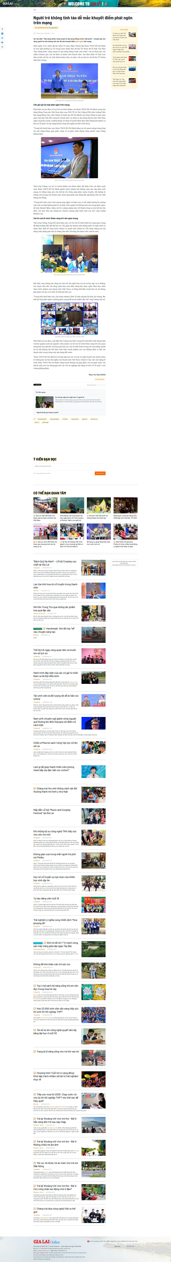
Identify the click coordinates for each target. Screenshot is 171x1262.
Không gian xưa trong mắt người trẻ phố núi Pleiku (54, 856)
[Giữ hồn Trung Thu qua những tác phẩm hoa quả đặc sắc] (93, 613)
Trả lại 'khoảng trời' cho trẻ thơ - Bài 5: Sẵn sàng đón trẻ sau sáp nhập (55, 1120)
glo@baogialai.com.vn (43, 1250)
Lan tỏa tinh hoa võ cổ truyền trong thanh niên (55, 586)
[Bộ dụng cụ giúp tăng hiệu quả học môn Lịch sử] (99, 531)
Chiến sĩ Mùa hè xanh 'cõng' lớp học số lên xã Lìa (55, 744)
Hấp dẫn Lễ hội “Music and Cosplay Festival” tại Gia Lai (51, 811)
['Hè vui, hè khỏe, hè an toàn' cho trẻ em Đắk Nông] (93, 1169)
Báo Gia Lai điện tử (11, 3)
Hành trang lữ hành (39, 949)
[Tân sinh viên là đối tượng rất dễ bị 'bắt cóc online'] (93, 702)
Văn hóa (36, 590)
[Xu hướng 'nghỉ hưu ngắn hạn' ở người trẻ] (44, 402)
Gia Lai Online (46, 1241)
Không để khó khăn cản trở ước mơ (51, 964)
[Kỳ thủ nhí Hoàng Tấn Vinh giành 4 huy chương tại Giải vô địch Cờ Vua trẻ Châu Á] (72, 531)
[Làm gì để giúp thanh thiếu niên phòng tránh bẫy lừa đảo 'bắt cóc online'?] (93, 773)
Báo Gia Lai (94, 419)
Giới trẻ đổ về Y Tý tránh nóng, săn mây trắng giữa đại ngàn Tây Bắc (55, 944)
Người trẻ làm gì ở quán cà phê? (48, 412)
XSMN (134, 561)
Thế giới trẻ (36, 568)
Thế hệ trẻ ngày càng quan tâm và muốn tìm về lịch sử (54, 651)
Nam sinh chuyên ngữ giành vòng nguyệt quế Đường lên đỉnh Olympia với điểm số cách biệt (54, 722)
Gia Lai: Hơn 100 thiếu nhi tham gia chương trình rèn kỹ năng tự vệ (45, 544)
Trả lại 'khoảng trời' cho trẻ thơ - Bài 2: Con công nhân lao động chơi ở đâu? (55, 1187)
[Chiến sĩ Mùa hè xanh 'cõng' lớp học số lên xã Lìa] (93, 749)
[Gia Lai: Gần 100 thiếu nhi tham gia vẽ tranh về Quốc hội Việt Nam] (132, 34)
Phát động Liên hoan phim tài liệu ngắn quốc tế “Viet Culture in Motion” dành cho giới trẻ (71, 518)
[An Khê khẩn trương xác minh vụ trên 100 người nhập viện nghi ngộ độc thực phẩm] (132, 46)
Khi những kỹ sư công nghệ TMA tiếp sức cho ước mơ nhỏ (55, 833)
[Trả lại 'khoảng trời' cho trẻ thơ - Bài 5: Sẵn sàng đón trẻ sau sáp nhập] (93, 1125)
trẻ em (76, 1151)
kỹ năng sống (37, 998)
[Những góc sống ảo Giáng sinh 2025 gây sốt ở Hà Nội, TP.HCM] (126, 505)
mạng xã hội (74, 419)
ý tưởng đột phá (43, 1218)
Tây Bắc (76, 954)
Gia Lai (37, 422)
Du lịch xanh (37, 967)
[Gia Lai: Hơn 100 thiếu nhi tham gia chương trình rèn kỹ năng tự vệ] (45, 531)
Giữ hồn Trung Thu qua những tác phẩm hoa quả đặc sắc (54, 608)
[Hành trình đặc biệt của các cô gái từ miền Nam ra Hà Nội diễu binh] (93, 679)
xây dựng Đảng (54, 419)
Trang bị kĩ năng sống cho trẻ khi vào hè (57, 1051)
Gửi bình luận (100, 473)
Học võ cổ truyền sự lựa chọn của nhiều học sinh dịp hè (54, 878)
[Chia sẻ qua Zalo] (2, 33)
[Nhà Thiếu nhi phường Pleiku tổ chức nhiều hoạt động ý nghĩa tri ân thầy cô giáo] (126, 531)
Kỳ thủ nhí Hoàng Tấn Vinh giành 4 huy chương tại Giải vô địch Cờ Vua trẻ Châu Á (71, 544)
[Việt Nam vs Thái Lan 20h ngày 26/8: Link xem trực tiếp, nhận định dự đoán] (132, 80)
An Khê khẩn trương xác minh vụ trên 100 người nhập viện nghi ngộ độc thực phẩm (121, 48)
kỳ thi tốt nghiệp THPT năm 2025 (58, 1107)
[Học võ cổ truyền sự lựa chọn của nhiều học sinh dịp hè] (93, 883)
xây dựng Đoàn (42, 419)
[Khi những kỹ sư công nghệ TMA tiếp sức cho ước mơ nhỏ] (93, 838)
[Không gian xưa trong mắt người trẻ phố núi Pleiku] (93, 861)
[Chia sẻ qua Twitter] (2, 38)
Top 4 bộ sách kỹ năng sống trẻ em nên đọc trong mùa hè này (55, 987)
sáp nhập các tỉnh (52, 1128)
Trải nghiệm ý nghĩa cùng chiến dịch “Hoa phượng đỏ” (55, 921)
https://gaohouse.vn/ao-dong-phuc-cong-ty (124, 565)
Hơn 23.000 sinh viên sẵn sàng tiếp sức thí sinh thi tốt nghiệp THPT (56, 1010)
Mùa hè (35, 995)
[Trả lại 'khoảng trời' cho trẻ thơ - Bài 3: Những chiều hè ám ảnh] (93, 1148)
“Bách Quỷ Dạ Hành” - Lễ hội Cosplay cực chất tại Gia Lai (54, 563)
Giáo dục (36, 1104)
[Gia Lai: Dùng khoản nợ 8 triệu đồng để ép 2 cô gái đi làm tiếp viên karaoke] (132, 68)
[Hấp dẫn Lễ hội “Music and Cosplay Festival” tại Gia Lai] (93, 816)
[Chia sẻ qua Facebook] (2, 29)
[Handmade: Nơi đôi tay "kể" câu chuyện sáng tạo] (93, 635)
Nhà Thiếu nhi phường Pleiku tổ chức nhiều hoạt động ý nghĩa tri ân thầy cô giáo (125, 544)
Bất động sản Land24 (126, 561)
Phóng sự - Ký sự (38, 1125)
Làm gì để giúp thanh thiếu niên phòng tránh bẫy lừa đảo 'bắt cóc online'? (53, 768)
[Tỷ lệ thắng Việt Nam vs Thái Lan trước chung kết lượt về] (132, 58)
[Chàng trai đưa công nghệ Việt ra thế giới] (93, 1215)
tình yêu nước (74, 682)
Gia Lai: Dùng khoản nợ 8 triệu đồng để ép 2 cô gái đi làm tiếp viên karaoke (120, 70)
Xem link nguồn (99, 379)
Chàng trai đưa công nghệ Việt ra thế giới (54, 1210)
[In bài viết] (2, 47)
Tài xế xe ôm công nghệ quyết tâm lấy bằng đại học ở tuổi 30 (55, 1031)
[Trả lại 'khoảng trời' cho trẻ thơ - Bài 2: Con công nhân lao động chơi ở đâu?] (93, 1192)
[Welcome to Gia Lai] (85, 3)
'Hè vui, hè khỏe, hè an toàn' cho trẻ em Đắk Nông (55, 1164)
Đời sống (36, 635)
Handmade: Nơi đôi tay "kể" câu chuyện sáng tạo (54, 630)
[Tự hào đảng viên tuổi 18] (93, 905)
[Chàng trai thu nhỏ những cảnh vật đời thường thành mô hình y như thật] (93, 795)
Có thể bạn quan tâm (49, 493)
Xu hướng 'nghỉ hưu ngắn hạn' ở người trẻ (69, 397)
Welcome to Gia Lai (39, 613)
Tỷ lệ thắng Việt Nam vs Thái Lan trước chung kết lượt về (120, 59)
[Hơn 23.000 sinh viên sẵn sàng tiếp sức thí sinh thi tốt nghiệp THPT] (93, 1015)
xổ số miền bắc (116, 561)
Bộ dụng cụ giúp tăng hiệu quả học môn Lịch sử (98, 543)
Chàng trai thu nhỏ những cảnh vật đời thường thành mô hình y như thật (55, 790)
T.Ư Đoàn (65, 419)
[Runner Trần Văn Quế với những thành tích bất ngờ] (99, 505)
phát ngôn (79, 41)
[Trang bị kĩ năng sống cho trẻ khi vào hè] (93, 1058)
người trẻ (84, 419)
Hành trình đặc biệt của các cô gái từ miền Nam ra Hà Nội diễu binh (55, 674)
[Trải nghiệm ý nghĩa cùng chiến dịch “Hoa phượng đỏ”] (93, 926)
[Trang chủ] (34, 10)
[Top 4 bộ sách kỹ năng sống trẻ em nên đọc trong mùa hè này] (93, 992)
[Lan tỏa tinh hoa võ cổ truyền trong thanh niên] (93, 591)
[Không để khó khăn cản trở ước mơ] (93, 971)
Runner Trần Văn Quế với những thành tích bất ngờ (97, 517)
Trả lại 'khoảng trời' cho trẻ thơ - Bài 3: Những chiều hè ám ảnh (55, 1143)
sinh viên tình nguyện (46, 1018)
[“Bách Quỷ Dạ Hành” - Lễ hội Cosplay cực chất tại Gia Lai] (93, 568)
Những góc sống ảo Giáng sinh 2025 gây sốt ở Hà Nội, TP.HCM (125, 517)
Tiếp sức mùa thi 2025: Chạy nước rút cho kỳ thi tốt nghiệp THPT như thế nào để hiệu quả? (55, 1097)
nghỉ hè (74, 1197)
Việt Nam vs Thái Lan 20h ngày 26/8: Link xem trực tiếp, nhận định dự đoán (119, 82)
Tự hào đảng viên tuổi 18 (46, 898)
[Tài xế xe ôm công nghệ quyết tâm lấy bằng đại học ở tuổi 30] (93, 1036)
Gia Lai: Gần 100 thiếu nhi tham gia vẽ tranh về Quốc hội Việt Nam (120, 36)
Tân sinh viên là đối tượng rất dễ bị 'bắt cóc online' (56, 697)
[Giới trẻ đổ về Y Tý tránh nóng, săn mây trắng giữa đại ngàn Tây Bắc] (93, 949)
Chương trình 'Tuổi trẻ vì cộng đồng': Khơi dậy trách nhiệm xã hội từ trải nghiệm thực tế (55, 1076)
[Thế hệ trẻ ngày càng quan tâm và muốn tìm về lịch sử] (93, 656)
